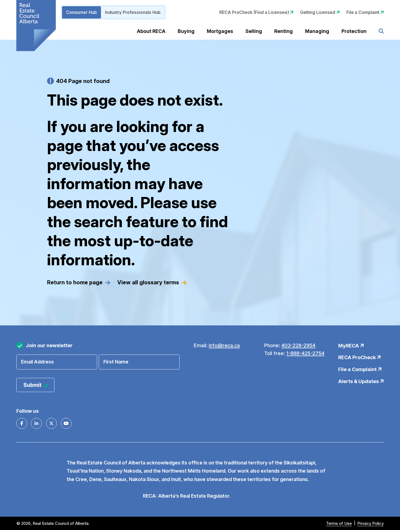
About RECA (151, 31)
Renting (283, 31)
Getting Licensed (318, 12)
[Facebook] (21, 423)
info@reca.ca (224, 345)
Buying (186, 31)
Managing (317, 31)
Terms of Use (339, 523)
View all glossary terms (148, 282)
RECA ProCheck (357, 357)
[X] (51, 423)
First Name (115, 362)
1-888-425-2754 (305, 353)
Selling (253, 31)
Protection (354, 31)
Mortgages (220, 31)
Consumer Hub (81, 12)
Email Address (37, 362)
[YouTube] (66, 423)
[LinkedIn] (36, 423)
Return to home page (75, 282)
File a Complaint (363, 12)
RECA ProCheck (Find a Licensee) (254, 12)
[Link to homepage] (36, 25)
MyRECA (349, 346)
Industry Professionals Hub (133, 12)
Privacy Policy (370, 523)
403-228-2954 (298, 345)
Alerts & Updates (359, 381)
